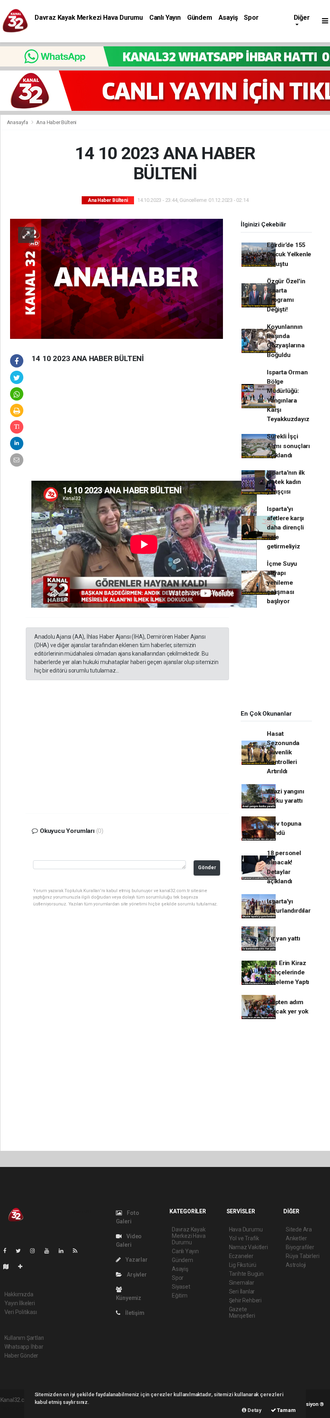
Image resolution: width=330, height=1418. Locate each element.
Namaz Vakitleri (248, 1247)
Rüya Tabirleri (302, 1256)
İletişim (134, 1313)
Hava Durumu (246, 1229)
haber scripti (15, 1408)
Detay (254, 1410)
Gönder (207, 867)
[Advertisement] (85, 428)
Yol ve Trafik (244, 1238)
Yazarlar (135, 1259)
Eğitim (180, 1295)
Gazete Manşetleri (242, 1312)
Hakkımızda (18, 1294)
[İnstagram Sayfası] (35, 1251)
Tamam (286, 1410)
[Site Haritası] (9, 1266)
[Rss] (78, 1251)
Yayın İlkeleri (19, 1303)
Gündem (199, 17)
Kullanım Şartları (24, 1338)
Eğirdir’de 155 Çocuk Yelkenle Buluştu (289, 254)
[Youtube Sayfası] (50, 1251)
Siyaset (181, 1286)
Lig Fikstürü (243, 1265)
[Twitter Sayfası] (21, 1251)
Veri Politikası (20, 1312)
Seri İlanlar (242, 1291)
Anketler (296, 1238)
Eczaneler (241, 1256)
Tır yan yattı (283, 938)
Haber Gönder (21, 1355)
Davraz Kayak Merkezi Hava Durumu (89, 17)
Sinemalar (241, 1282)
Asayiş (228, 17)
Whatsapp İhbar (23, 1346)
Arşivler (136, 1274)
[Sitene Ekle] (23, 1266)
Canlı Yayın (165, 17)
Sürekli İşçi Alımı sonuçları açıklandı (288, 446)
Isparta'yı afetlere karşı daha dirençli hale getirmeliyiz (285, 527)
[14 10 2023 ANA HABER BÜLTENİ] (116, 278)
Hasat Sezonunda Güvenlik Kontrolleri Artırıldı (283, 752)
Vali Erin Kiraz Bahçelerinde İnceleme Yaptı (288, 972)
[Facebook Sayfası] (8, 1251)
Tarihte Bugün (246, 1274)
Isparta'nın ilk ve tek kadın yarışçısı (286, 482)
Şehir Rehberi (245, 1300)
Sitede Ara (299, 1229)
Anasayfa (18, 122)
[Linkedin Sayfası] (64, 1251)
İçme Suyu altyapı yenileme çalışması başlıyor (282, 582)
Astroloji (296, 1265)
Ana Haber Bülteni (56, 122)
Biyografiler (300, 1247)
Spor (251, 17)
